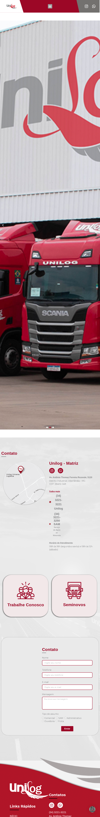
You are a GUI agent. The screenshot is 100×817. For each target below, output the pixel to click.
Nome (45, 803)
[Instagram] (52, 615)
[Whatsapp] (60, 615)
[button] (50, 6)
